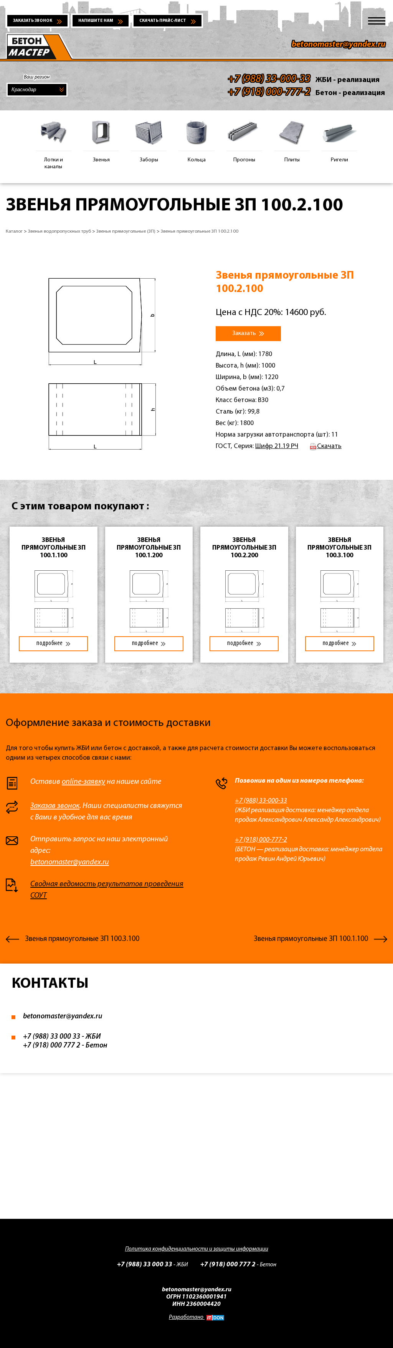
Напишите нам (95, 21)
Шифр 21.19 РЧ (276, 446)
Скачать (329, 446)
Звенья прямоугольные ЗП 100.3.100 (82, 939)
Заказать (245, 333)
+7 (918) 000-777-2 (261, 840)
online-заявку (83, 782)
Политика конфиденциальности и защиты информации (196, 1249)
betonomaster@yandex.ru (338, 44)
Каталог (14, 231)
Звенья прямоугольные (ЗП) (125, 231)
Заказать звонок (32, 21)
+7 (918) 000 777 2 (51, 1045)
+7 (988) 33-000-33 (261, 801)
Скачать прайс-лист (162, 21)
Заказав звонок (54, 806)
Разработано (187, 1317)
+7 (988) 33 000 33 (51, 1037)
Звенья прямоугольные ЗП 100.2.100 (199, 231)
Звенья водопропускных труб (59, 231)
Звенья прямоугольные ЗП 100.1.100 (311, 939)
